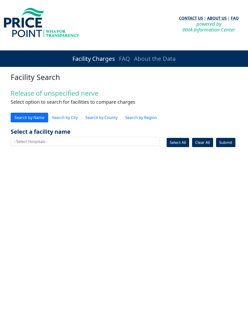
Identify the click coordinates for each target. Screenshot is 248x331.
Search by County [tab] (101, 117)
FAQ (235, 18)
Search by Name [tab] (29, 117)
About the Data (155, 59)
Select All (178, 142)
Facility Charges (93, 59)
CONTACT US (191, 18)
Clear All (202, 142)
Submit (225, 142)
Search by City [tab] (65, 117)
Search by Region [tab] (141, 117)
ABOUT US (217, 18)
